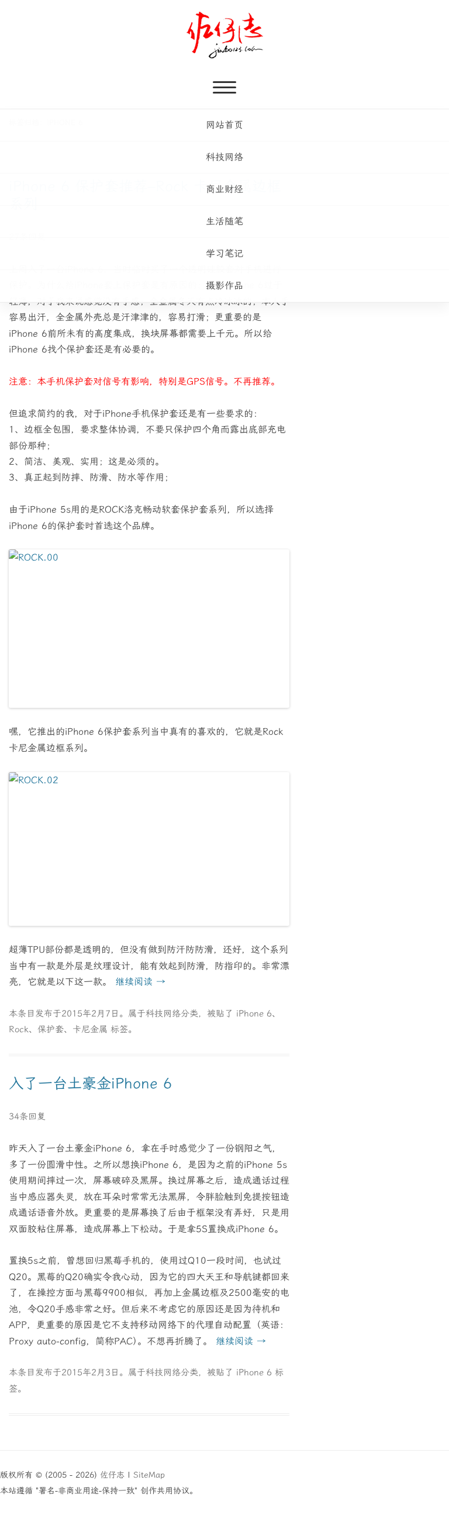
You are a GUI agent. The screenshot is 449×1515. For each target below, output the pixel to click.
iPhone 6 (254, 1013)
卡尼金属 (90, 1029)
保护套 (50, 1029)
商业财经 (224, 189)
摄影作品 (224, 285)
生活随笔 (224, 221)
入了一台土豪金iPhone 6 (90, 1083)
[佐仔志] (224, 35)
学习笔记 (224, 253)
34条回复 (27, 1116)
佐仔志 (112, 1475)
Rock (19, 1029)
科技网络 (224, 156)
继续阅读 (140, 981)
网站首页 (224, 124)
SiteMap (149, 1475)
